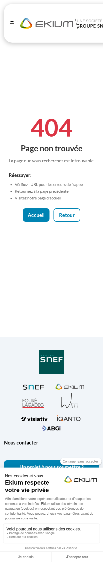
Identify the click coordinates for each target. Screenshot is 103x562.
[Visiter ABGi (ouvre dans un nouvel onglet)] (51, 427)
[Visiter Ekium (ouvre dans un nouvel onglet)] (70, 386)
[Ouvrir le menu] (12, 23)
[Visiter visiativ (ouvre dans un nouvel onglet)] (34, 417)
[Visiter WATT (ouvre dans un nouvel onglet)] (70, 400)
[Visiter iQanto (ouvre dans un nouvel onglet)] (68, 417)
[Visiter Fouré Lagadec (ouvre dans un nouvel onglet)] (33, 403)
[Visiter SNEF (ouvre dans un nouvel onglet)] (33, 386)
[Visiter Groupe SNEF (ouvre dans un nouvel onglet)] (51, 362)
